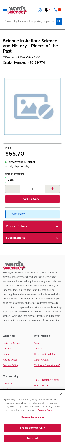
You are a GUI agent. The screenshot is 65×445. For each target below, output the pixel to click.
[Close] (61, 394)
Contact (38, 348)
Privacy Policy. (46, 410)
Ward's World (41, 385)
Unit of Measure (14, 174)
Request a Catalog (12, 343)
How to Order (10, 359)
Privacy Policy (41, 359)
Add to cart (31, 198)
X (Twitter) (8, 389)
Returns (6, 354)
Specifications (15, 237)
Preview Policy (10, 365)
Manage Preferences (32, 417)
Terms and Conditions (45, 354)
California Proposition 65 (47, 365)
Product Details (16, 226)
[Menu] (5, 10)
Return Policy (17, 213)
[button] (40, 10)
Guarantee (8, 348)
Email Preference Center (46, 380)
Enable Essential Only (32, 428)
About (37, 343)
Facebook (7, 383)
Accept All (32, 438)
